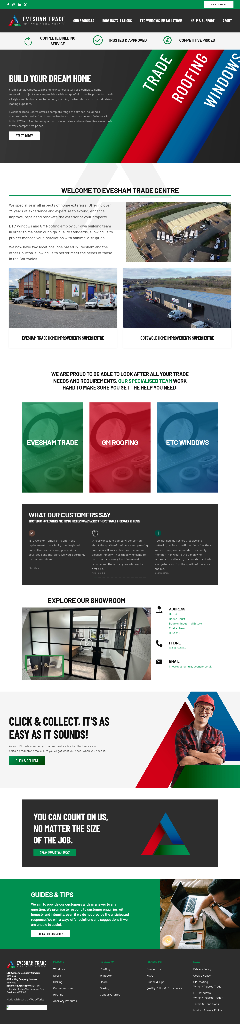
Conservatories (63, 988)
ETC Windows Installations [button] (161, 20)
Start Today (24, 135)
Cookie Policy (202, 975)
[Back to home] (37, 20)
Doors (57, 975)
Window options (187, 461)
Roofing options (120, 461)
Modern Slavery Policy (207, 1010)
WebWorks (37, 999)
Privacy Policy (202, 969)
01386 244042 (177, 648)
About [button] (227, 20)
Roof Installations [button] (117, 20)
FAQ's (150, 975)
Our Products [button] (83, 20)
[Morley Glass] (19, 1007)
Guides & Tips (155, 982)
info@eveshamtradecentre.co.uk (190, 666)
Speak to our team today (55, 852)
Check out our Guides (50, 934)
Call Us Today (219, 4)
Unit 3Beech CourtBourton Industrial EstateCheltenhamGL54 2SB (185, 623)
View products (52, 461)
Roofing (58, 994)
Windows (59, 969)
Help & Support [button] (203, 20)
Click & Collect (27, 760)
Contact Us (154, 969)
